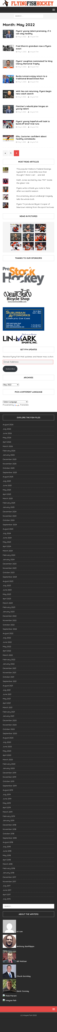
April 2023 (7, 598)
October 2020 (9, 729)
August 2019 (8, 790)
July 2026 (7, 429)
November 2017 (9, 881)
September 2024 (10, 524)
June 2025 (7, 485)
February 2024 (9, 555)
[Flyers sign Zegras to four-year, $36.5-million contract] (40, 237)
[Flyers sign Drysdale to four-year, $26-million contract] (40, 228)
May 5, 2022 (22, 52)
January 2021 (8, 716)
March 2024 (8, 551)
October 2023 (9, 572)
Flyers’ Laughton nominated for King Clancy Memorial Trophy (34, 62)
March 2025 (8, 498)
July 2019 (7, 794)
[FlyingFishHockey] (28, 5)
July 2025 (7, 481)
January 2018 (8, 873)
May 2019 (7, 803)
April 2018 (7, 860)
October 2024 (9, 520)
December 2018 (9, 825)
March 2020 (8, 759)
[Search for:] (28, 16)
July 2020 (7, 742)
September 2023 (10, 577)
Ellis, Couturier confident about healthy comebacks (31, 137)
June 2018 (7, 851)
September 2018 (10, 838)
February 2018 (9, 868)
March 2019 (7, 812)
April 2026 (7, 442)
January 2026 (9, 455)
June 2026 (7, 433)
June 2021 (7, 694)
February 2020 (9, 764)
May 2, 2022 (22, 127)
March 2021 (7, 707)
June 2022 (7, 642)
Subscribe (10, 369)
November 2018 (9, 829)
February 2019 (9, 816)
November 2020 (10, 725)
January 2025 (9, 507)
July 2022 (7, 638)
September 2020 (10, 733)
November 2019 (9, 777)
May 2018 (7, 855)
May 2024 (7, 542)
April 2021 (7, 703)
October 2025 (9, 468)
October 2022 (9, 625)
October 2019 (8, 781)
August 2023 (8, 581)
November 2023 (9, 568)
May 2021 (7, 699)
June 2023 (7, 590)
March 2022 (8, 655)
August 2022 (8, 633)
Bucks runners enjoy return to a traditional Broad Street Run (31, 77)
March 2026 (8, 446)
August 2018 (8, 842)
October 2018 (8, 833)
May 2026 (7, 437)
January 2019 (8, 820)
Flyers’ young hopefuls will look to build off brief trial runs (33, 122)
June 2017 (7, 890)
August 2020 (8, 738)
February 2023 (9, 607)
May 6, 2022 (22, 37)
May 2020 (7, 751)
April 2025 (7, 494)
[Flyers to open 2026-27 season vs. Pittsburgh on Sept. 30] (15, 246)
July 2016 (7, 899)
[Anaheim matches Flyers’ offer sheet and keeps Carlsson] (40, 246)
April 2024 (7, 546)
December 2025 (9, 459)
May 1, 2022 (22, 142)
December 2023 (9, 564)
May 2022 (7, 646)
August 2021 (8, 686)
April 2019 (7, 807)
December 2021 (9, 668)
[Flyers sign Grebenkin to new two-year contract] (15, 228)
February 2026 (9, 451)
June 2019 (7, 799)
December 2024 (9, 511)
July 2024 (7, 533)
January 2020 (9, 768)
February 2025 (9, 503)
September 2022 (10, 629)
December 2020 (10, 720)
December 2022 (9, 616)
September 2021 (9, 681)
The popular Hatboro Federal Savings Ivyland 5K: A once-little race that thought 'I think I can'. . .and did (33, 172)
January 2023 (9, 611)
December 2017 (9, 877)
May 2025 (7, 490)
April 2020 (7, 755)
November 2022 (9, 620)
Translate (24, 405)
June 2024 (7, 538)
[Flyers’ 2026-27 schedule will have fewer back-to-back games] (15, 237)
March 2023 (8, 603)
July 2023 (7, 585)
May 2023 (7, 594)
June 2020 (7, 746)
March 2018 (7, 864)
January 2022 (9, 664)
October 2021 (8, 677)
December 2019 (9, 773)
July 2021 (7, 690)
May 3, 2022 (22, 97)
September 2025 (10, 472)
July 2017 (7, 886)
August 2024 (8, 529)
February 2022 (9, 659)
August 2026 (8, 424)
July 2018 (7, 846)
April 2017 (7, 894)
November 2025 (9, 464)
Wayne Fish (34, 37)
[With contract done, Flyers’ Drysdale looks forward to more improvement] (28, 228)
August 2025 (8, 477)
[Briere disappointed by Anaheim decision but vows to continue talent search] (28, 246)
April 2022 (7, 651)
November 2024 (9, 516)
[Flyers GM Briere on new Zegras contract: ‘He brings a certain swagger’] (28, 237)
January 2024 (9, 559)
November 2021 (9, 672)
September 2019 (10, 786)
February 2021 (9, 712)
